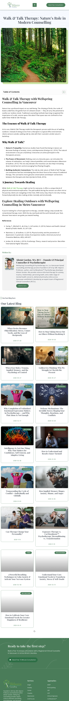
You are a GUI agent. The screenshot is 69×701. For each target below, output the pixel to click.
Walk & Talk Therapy (15, 188)
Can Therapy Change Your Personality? (17, 532)
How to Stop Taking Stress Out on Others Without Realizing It (52, 332)
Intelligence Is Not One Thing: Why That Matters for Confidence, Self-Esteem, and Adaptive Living (17, 451)
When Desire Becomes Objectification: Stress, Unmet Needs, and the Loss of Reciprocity (17, 331)
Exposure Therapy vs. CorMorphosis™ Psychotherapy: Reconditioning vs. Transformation (51, 535)
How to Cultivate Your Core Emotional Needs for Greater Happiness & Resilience (17, 617)
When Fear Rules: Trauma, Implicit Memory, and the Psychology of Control (17, 370)
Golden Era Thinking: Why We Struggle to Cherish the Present (52, 370)
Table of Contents (11, 92)
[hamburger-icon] (35, 5)
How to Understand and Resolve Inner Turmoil (52, 452)
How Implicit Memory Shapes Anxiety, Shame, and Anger (52, 492)
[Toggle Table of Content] (63, 92)
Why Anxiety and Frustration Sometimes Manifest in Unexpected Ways (51, 617)
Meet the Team (22, 286)
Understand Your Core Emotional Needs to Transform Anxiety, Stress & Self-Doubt (51, 576)
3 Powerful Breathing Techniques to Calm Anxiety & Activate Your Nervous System (17, 576)
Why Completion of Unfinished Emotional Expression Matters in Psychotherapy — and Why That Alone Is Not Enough (17, 412)
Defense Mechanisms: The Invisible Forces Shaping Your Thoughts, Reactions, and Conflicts (52, 412)
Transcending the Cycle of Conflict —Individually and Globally (17, 493)
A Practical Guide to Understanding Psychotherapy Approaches (17, 658)
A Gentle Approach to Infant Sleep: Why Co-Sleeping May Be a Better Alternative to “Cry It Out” (52, 659)
